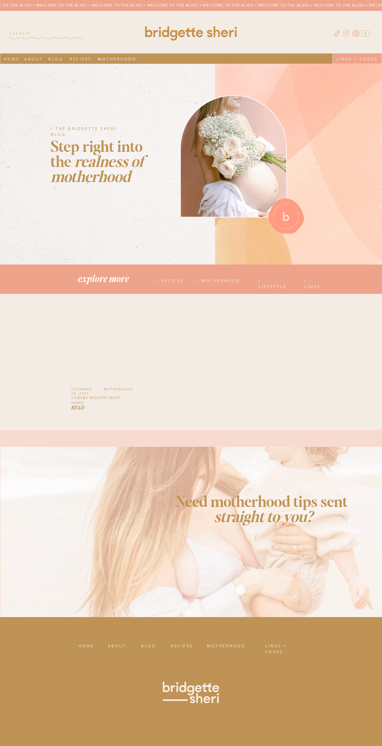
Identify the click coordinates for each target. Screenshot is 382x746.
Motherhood (118, 389)
